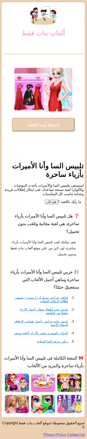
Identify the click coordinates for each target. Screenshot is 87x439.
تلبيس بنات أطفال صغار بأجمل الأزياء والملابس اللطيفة (44, 311)
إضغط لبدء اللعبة (43, 124)
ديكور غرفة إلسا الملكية (52, 341)
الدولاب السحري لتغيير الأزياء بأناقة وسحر (41, 333)
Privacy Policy (55, 435)
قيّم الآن (51, 202)
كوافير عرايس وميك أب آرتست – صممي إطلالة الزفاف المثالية (41, 299)
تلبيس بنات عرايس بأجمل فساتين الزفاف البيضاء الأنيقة (41, 323)
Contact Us (76, 435)
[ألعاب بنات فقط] (43, 16)
